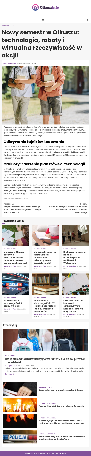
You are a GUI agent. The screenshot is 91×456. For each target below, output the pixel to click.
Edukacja (42, 387)
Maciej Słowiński (9, 63)
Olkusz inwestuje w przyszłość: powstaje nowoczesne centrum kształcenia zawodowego (68, 208)
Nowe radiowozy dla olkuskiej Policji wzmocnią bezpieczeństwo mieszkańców (20, 437)
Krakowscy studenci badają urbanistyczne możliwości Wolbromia (75, 235)
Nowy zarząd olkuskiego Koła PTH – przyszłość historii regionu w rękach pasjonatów (45, 284)
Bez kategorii (10, 356)
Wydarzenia (51, 403)
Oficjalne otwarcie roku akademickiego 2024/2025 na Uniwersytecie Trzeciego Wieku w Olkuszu (22, 208)
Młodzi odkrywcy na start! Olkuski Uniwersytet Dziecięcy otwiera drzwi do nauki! (45, 235)
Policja (42, 434)
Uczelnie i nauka (8, 26)
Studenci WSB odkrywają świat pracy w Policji (15, 284)
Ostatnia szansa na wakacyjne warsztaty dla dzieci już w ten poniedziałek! (45, 340)
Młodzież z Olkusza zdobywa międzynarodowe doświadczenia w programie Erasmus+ (15, 235)
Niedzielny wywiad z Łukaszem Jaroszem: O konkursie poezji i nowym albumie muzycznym (20, 421)
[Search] (87, 20)
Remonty (51, 387)
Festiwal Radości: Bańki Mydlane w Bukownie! (20, 405)
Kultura (42, 403)
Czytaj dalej (9, 374)
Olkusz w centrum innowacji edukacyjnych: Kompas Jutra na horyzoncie (75, 284)
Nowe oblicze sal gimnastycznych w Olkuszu (20, 389)
